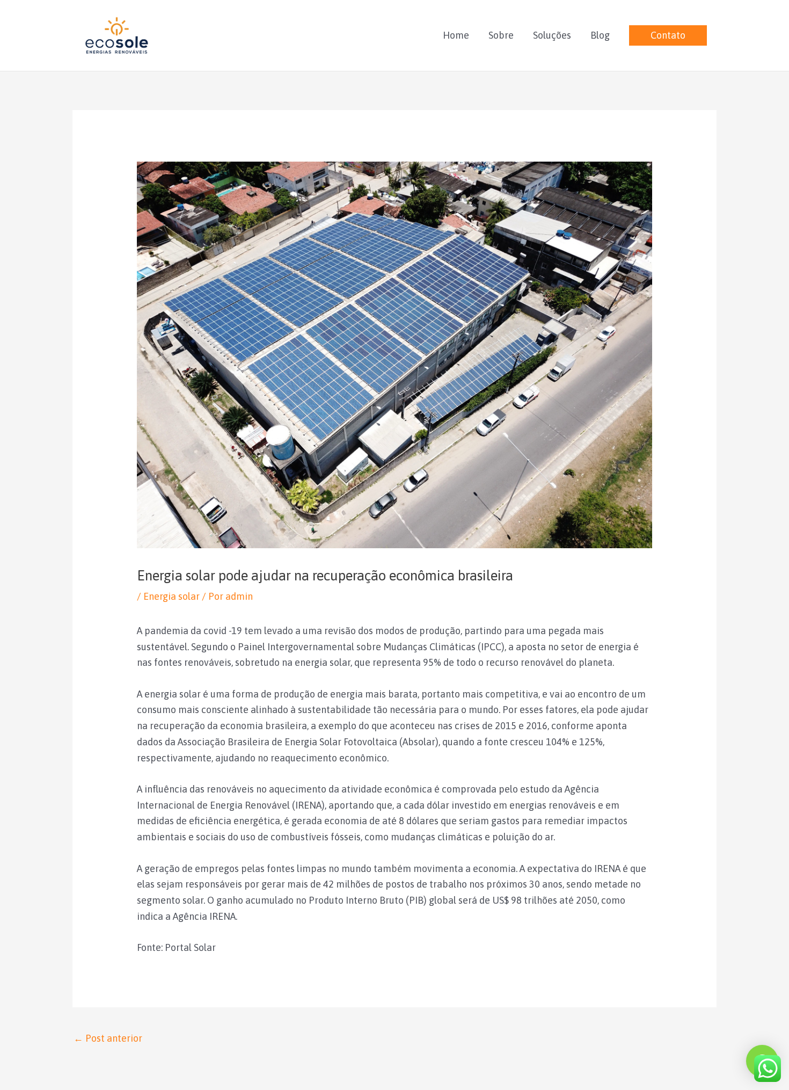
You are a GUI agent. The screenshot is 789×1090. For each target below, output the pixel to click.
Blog (600, 35)
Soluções (552, 35)
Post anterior (108, 1038)
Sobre (501, 35)
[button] (668, 35)
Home (456, 35)
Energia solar (171, 596)
